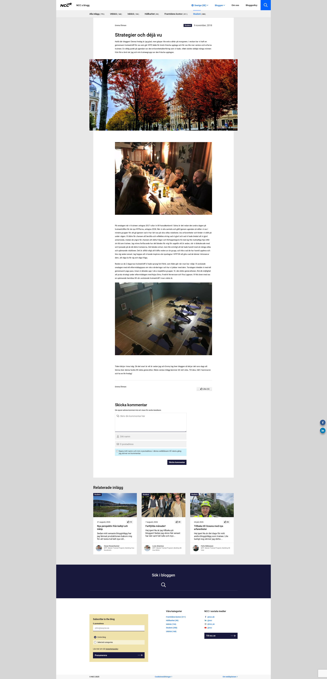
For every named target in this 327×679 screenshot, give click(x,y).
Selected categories (105, 642)
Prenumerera (101, 655)
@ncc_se (211, 624)
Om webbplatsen (229, 677)
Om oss (235, 5)
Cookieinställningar (163, 677)
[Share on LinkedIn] (322, 430)
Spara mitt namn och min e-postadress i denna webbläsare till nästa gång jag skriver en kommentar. (150, 452)
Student (188, 25)
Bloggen (219, 5)
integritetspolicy (112, 649)
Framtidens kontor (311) (176, 617)
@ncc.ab (210, 617)
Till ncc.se (210, 635)
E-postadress (98, 624)
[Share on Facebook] (322, 422)
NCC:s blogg (82, 5)
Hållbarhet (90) (172, 621)
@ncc (209, 621)
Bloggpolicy (251, 5)
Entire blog (101, 637)
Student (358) (171, 628)
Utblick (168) (171, 631)
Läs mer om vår (105, 649)
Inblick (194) (171, 624)
